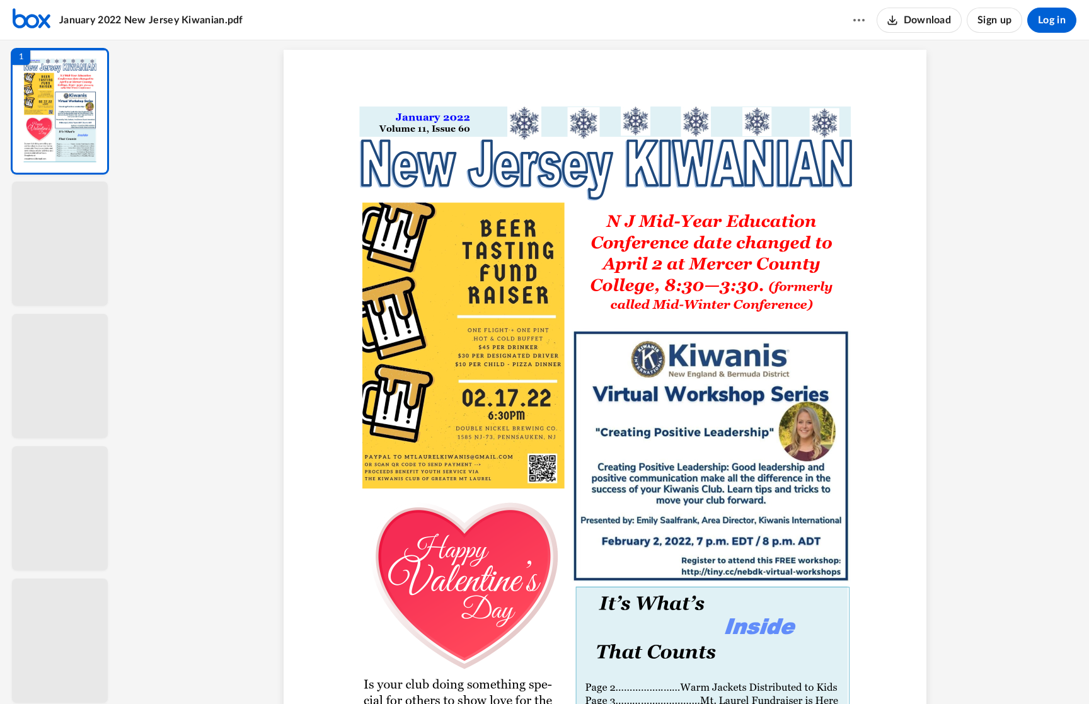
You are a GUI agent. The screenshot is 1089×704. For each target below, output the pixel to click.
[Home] (31, 20)
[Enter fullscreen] (721, 673)
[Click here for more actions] (859, 20)
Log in (1052, 20)
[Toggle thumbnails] (489, 673)
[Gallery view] (698, 673)
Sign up (994, 20)
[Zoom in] (649, 673)
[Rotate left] (674, 673)
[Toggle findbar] (512, 673)
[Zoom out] (606, 673)
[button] (60, 111)
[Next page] (579, 673)
